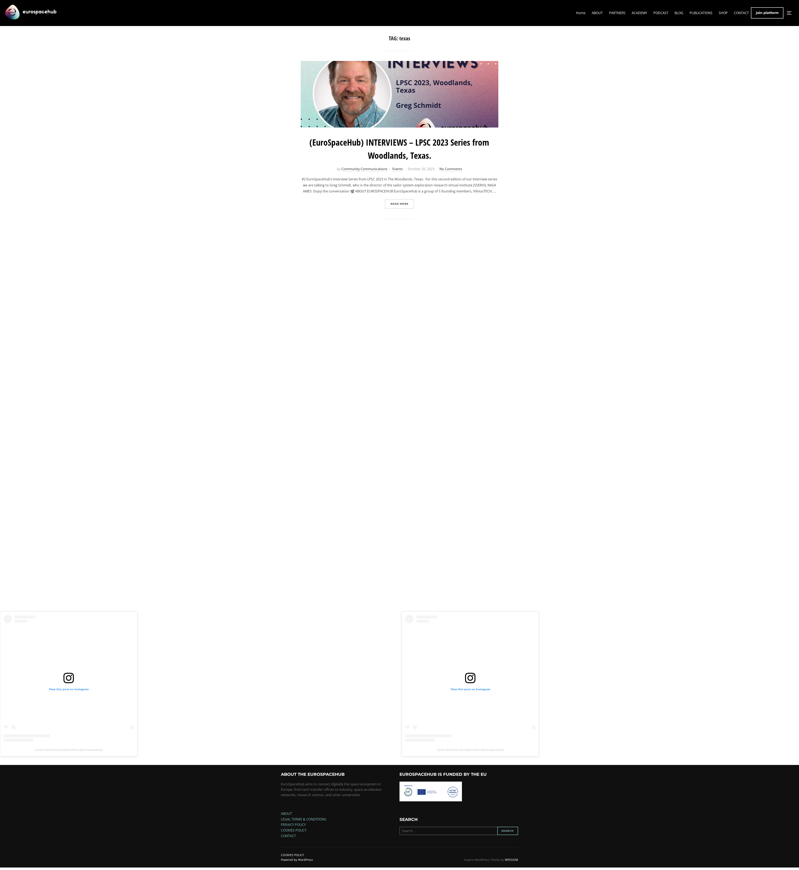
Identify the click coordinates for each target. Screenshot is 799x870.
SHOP (723, 13)
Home (581, 13)
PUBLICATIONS (701, 13)
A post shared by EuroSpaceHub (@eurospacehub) (69, 749)
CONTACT (741, 13)
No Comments (450, 169)
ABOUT (597, 13)
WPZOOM (511, 860)
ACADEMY (639, 13)
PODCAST (660, 13)
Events (397, 169)
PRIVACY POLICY (293, 824)
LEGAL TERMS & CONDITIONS (303, 819)
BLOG (679, 13)
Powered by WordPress (297, 860)
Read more (402, 203)
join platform (767, 13)
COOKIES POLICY (293, 830)
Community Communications (364, 169)
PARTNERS (617, 13)
